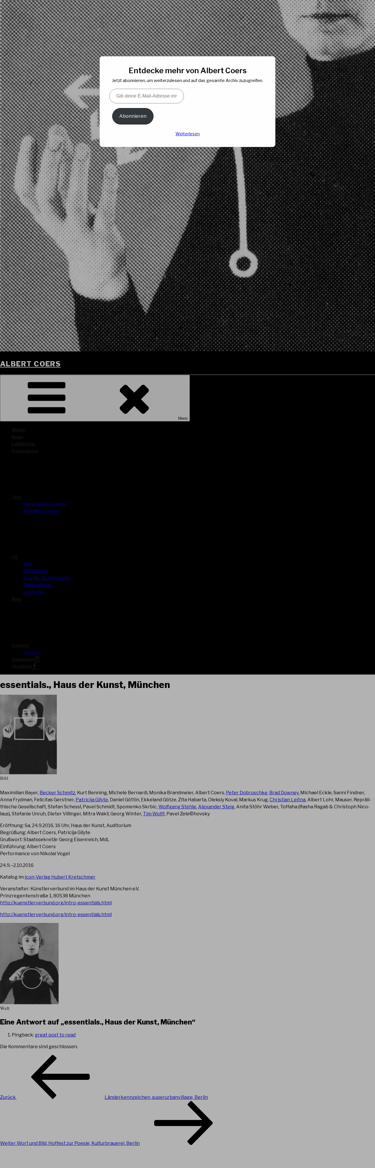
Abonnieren (132, 116)
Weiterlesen (187, 133)
